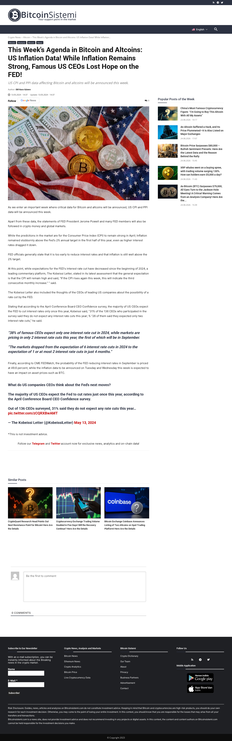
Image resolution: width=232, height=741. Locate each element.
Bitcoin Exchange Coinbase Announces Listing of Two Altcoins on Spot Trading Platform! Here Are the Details (124, 525)
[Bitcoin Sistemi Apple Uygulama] (200, 692)
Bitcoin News (71, 656)
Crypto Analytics (72, 666)
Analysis (21, 42)
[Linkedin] (82, 460)
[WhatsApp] (74, 460)
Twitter (55, 443)
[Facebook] (57, 460)
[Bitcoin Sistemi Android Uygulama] (200, 681)
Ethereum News (72, 661)
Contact (124, 688)
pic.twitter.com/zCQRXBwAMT (33, 413)
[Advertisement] (158, 15)
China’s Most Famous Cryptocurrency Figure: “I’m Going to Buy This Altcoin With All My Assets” (202, 112)
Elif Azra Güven (23, 89)
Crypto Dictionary (129, 656)
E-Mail (12, 680)
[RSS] (214, 3)
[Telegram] (218, 3)
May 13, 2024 (85, 422)
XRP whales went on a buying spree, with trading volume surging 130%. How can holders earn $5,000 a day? (201, 171)
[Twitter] (222, 3)
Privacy (124, 672)
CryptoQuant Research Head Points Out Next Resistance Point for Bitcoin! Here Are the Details (30, 525)
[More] (99, 460)
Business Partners (129, 677)
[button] (216, 29)
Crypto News (14, 37)
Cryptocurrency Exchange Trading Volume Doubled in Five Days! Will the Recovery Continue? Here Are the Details (78, 525)
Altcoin (26, 37)
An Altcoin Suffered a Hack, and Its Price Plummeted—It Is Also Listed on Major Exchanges (202, 130)
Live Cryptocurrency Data (77, 677)
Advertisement (127, 682)
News (39, 42)
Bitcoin (31, 42)
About (123, 666)
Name (11, 669)
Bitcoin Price (70, 672)
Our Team (125, 661)
